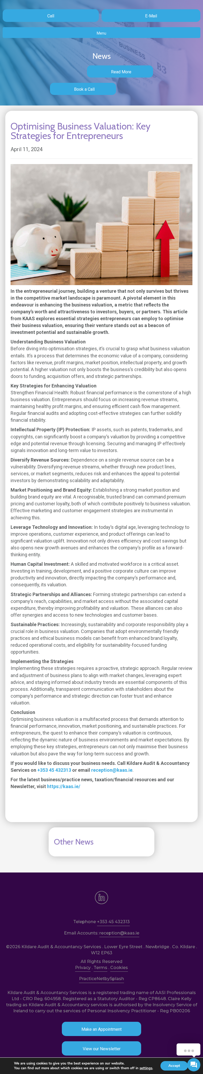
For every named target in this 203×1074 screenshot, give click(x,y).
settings (146, 1068)
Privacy (83, 967)
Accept (174, 1065)
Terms (100, 967)
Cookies (119, 967)
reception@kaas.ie (111, 770)
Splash (117, 978)
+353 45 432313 (54, 770)
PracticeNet (91, 978)
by (107, 978)
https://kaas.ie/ (63, 786)
